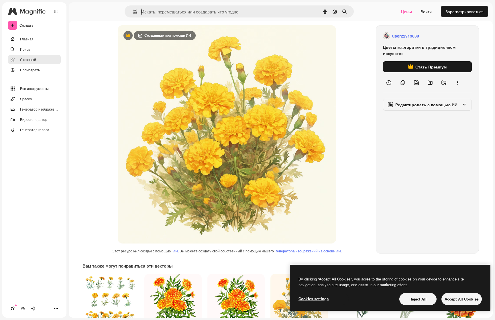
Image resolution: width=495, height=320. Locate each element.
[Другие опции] (457, 82)
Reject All (418, 299)
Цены (406, 11)
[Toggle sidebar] (56, 11)
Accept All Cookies (462, 299)
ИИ (175, 250)
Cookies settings (313, 298)
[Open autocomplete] (133, 11)
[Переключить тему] (33, 308)
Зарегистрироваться (464, 11)
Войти (426, 11)
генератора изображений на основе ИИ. (309, 250)
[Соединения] (12, 308)
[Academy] (23, 308)
